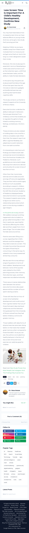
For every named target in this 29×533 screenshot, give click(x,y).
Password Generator (19, 509)
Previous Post (6, 422)
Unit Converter (22, 515)
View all (23, 402)
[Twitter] (11, 383)
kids (14, 376)
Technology (10, 379)
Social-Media (18, 454)
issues (19, 471)
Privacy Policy (14, 505)
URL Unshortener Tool (14, 526)
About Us (6, 505)
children (9, 376)
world (5, 482)
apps (21, 457)
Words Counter (14, 507)
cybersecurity (20, 465)
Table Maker (21, 519)
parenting (22, 376)
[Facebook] (8, 383)
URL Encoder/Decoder (21, 511)
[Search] (26, 2)
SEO (5, 454)
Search (11, 454)
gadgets (17, 468)
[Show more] (18, 383)
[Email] (15, 383)
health (5, 471)
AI (4, 451)
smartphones (7, 479)
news (17, 376)
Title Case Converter (7, 511)
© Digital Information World (11, 503)
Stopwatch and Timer (20, 517)
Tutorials (15, 457)
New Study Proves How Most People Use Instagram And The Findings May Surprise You (14, 370)
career (19, 460)
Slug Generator (8, 509)
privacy (13, 474)
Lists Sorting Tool (20, 513)
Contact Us (5, 507)
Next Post (24, 422)
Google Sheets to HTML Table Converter (14, 528)
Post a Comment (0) (15, 416)
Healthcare (18, 451)
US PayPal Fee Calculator (10, 515)
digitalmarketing (8, 468)
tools (15, 479)
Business (10, 451)
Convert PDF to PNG (10, 519)
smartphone (14, 477)
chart (5, 462)
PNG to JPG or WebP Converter (14, 521)
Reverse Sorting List (9, 513)
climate (11, 462)
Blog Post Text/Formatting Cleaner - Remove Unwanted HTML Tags (14, 523)
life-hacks (6, 474)
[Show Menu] (2, 2)
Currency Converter (8, 517)
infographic (13, 471)
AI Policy (22, 505)
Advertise (22, 503)
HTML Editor (23, 507)
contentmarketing (9, 465)
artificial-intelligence (9, 460)
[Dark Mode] (23, 2)
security (6, 477)
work (20, 479)
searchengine (21, 474)
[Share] (24, 28)
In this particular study (10, 212)
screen (5, 379)
